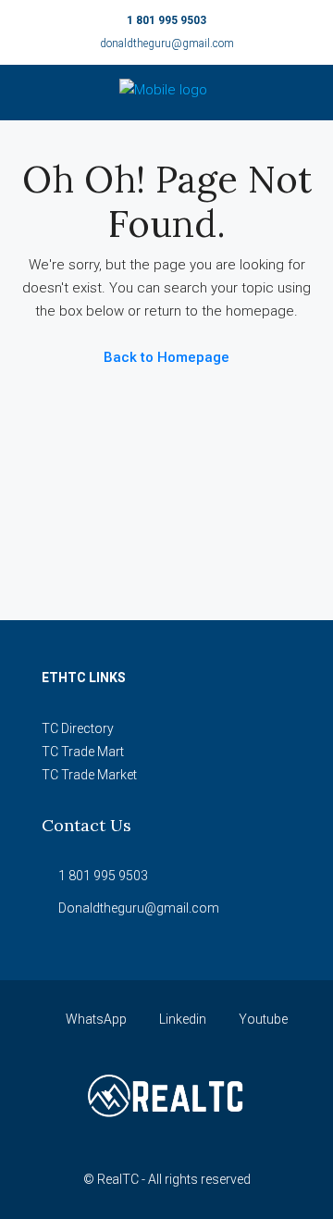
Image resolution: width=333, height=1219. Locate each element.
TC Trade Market (89, 774)
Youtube (262, 1019)
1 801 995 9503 (166, 20)
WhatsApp (95, 1019)
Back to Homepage (166, 357)
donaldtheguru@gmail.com (167, 43)
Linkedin (181, 1019)
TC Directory (78, 728)
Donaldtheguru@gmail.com (138, 908)
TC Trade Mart (83, 751)
